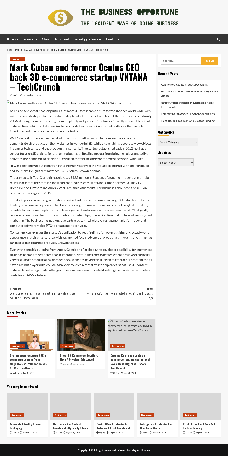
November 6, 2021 (32, 95)
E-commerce (30, 39)
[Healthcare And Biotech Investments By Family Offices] (70, 406)
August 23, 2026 (30, 432)
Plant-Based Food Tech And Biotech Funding (188, 120)
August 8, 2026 (202, 432)
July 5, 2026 (78, 364)
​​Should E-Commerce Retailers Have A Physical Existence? (79, 357)
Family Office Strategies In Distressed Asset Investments (187, 104)
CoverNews (125, 450)
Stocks (46, 39)
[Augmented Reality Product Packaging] (27, 406)
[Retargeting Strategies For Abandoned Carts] (157, 406)
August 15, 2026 (116, 432)
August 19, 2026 (73, 432)
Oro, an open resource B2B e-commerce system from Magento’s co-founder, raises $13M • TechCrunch (28, 361)
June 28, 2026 (130, 372)
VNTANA (16, 138)
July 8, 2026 (28, 372)
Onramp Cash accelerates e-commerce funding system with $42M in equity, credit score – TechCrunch (130, 361)
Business (12, 39)
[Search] (218, 39)
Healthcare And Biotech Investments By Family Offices (189, 93)
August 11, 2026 (159, 432)
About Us (111, 39)
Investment (62, 39)
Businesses (16, 415)
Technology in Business (87, 39)
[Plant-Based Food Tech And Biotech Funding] (200, 406)
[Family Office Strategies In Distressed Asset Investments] (114, 406)
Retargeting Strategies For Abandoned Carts (188, 113)
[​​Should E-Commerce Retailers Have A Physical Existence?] (81, 335)
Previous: (43, 293)
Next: (119, 293)
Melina (16, 95)
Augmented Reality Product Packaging (184, 84)
